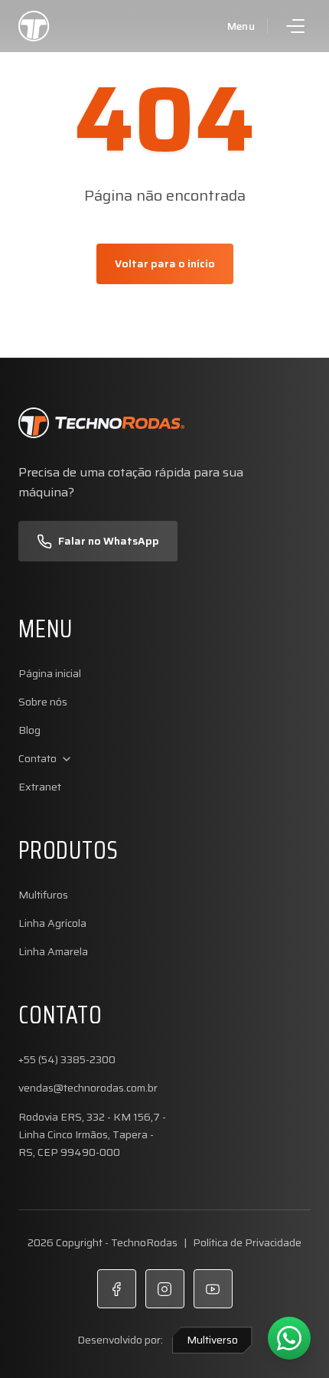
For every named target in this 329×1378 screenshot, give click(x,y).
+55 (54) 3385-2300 (67, 1060)
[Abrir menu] (295, 26)
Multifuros (43, 895)
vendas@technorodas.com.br (88, 1088)
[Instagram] (164, 1288)
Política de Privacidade (247, 1242)
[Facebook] (116, 1288)
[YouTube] (213, 1288)
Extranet (39, 787)
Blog (29, 730)
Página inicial (49, 674)
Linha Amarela (53, 952)
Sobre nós (42, 702)
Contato (37, 759)
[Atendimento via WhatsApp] (289, 1338)
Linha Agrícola (52, 923)
